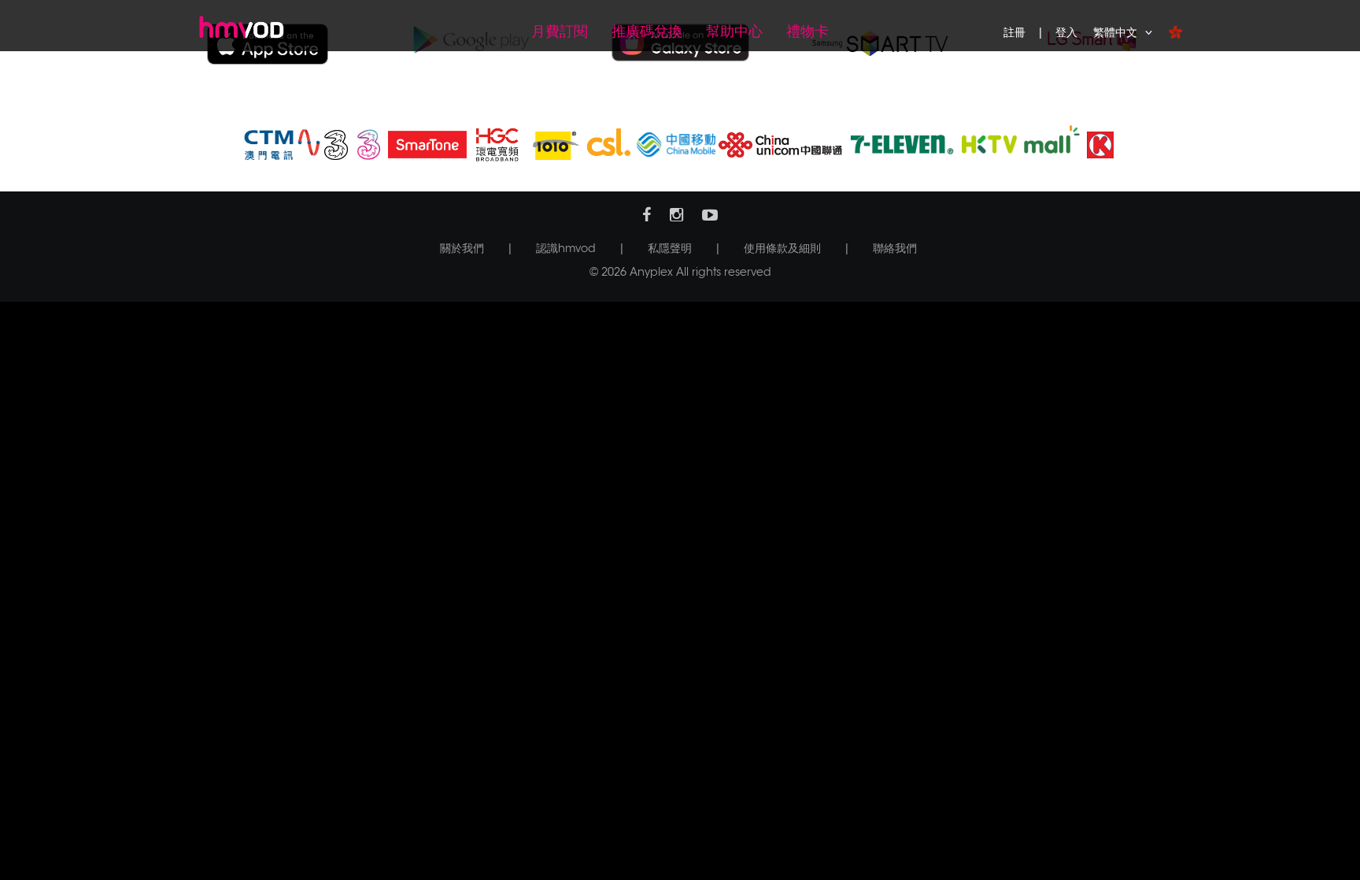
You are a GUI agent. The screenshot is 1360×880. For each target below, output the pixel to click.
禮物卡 (807, 32)
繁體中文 (1115, 32)
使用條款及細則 (782, 248)
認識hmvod (566, 248)
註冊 (1014, 32)
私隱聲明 (670, 248)
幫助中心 (734, 32)
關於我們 (462, 248)
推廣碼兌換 (647, 32)
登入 (1066, 32)
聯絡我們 (895, 248)
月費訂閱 (559, 32)
